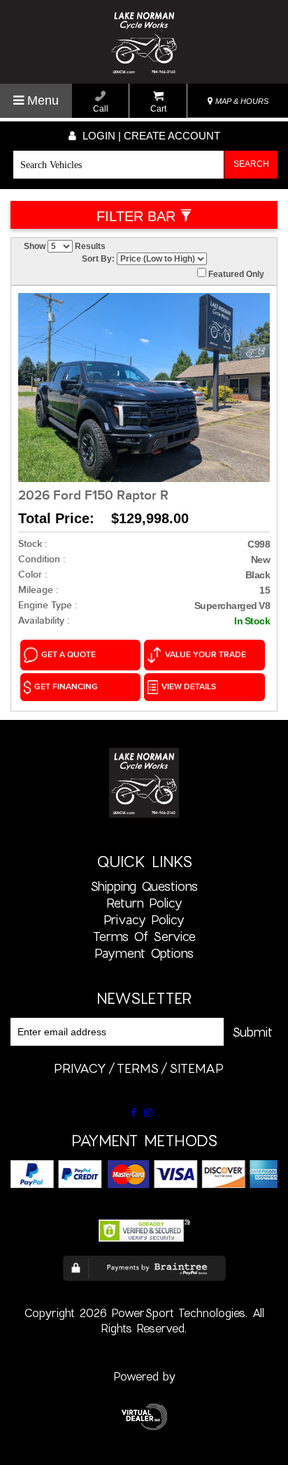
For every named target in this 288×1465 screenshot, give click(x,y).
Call (100, 109)
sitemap (196, 1068)
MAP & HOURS (240, 101)
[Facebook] (133, 1113)
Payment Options (144, 953)
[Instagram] (148, 1113)
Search (251, 164)
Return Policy (144, 902)
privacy (80, 1068)
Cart (158, 109)
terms (138, 1068)
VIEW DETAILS (188, 687)
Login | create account (150, 136)
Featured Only (235, 274)
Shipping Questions (144, 886)
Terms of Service (144, 936)
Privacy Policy (144, 919)
